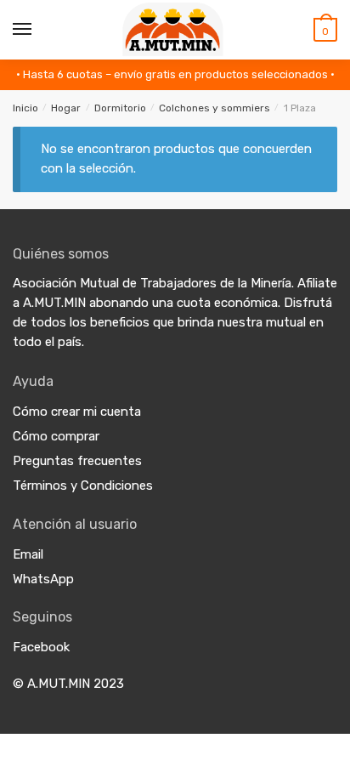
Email (28, 554)
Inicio (25, 108)
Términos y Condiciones (83, 485)
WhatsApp (43, 579)
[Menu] (23, 30)
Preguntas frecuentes (77, 461)
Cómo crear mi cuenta (77, 411)
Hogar (66, 108)
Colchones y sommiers (214, 108)
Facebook (41, 647)
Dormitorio (120, 108)
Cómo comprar (56, 436)
